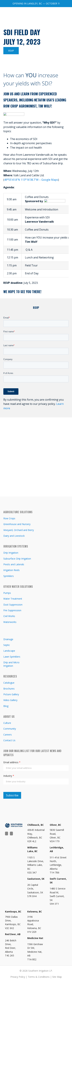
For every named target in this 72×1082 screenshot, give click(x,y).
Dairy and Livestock (14, 535)
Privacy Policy (17, 976)
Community (9, 728)
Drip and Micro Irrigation (11, 664)
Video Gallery (10, 700)
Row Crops (9, 518)
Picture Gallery (11, 694)
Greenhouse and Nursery (16, 524)
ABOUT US (9, 717)
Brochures (9, 688)
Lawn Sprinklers (11, 656)
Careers (7, 734)
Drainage (8, 639)
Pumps (7, 592)
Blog (5, 706)
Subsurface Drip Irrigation (17, 558)
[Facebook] (6, 833)
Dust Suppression (12, 604)
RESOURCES (10, 676)
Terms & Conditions (39, 976)
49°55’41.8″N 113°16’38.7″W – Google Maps (31, 180)
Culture (7, 722)
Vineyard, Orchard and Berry (18, 530)
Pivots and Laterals (13, 564)
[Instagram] (11, 833)
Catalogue (8, 682)
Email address (11, 762)
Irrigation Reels (11, 570)
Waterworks (9, 622)
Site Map (57, 976)
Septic (6, 645)
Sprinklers (8, 576)
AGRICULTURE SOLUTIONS (17, 512)
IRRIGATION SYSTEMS (15, 546)
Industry (8, 775)
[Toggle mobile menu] (65, 15)
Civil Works (9, 616)
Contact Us (9, 740)
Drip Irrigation (10, 552)
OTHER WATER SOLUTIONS (18, 587)
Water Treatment (12, 598)
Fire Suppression (12, 610)
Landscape (9, 650)
